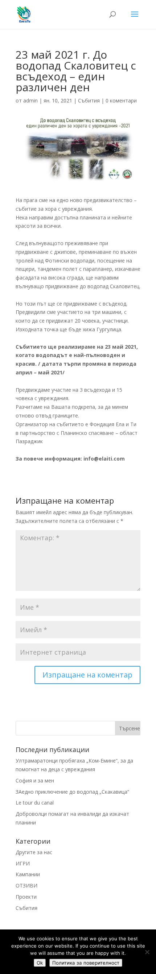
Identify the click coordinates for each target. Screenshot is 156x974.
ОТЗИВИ (26, 885)
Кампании (28, 874)
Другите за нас (34, 852)
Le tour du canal (35, 802)
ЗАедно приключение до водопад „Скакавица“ (72, 791)
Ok (40, 963)
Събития (89, 100)
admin (30, 100)
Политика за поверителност (85, 963)
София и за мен (35, 780)
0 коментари (121, 100)
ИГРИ (23, 863)
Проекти (26, 896)
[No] (147, 952)
